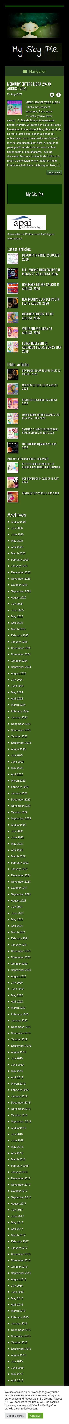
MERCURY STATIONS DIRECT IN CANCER (27, 459)
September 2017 (21, 1197)
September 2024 (21, 667)
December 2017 (20, 1178)
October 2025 (19, 585)
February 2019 (20, 1090)
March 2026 (18, 553)
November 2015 (20, 1336)
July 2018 (17, 1134)
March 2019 (18, 1083)
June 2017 (17, 1216)
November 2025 (20, 578)
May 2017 (17, 1222)
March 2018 (18, 1159)
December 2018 (20, 1102)
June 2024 (17, 686)
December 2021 (20, 875)
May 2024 (17, 692)
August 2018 (18, 1128)
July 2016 (17, 1285)
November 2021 (20, 881)
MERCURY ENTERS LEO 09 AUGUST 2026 (37, 315)
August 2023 (18, 749)
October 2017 (19, 1191)
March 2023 (18, 780)
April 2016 (17, 1304)
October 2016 (19, 1266)
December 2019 (20, 1027)
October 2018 (19, 1115)
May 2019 (17, 1071)
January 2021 (19, 945)
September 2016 (21, 1273)
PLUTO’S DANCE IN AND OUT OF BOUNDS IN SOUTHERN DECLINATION (41, 465)
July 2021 (17, 907)
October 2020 (19, 963)
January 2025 (19, 641)
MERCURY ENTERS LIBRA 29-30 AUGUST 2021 (29, 86)
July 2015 (17, 1361)
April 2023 (17, 774)
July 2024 (17, 679)
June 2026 (17, 534)
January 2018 (19, 1172)
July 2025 (17, 603)
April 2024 (17, 698)
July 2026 (17, 528)
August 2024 (18, 673)
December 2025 (20, 572)
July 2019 (17, 1058)
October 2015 (19, 1342)
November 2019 (20, 1033)
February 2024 (20, 711)
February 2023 (20, 787)
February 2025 (20, 635)
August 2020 (18, 976)
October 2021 (19, 888)
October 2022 (19, 812)
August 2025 (18, 597)
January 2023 (19, 793)
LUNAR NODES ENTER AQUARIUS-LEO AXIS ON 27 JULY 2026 (41, 347)
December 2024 (20, 648)
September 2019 (21, 1046)
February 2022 (20, 862)
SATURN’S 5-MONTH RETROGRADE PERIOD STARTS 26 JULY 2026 (40, 431)
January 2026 (19, 566)
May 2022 (17, 844)
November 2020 (20, 957)
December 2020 (20, 951)
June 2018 (17, 1140)
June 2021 (17, 913)
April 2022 (17, 850)
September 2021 (21, 894)
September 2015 (21, 1349)
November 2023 (20, 730)
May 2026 (17, 540)
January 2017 (19, 1248)
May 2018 (17, 1147)
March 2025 (18, 629)
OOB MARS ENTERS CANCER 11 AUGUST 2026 (40, 286)
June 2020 (17, 989)
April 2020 (17, 1001)
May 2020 (17, 995)
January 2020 (19, 1020)
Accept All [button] (35, 1415)
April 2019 (17, 1077)
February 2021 (20, 938)
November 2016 (20, 1260)
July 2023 (17, 755)
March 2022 (18, 856)
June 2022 (17, 837)
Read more (54, 172)
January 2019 (19, 1096)
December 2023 (20, 724)
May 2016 (17, 1298)
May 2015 (17, 1374)
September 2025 (21, 591)
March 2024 (18, 704)
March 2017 (18, 1235)
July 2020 (17, 982)
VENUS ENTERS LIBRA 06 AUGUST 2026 (37, 330)
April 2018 (17, 1153)
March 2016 (18, 1311)
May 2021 (17, 919)
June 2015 (17, 1367)
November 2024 (20, 654)
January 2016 (19, 1323)
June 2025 (17, 610)
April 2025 (17, 623)
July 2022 (17, 831)
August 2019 (18, 1052)
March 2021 (18, 932)
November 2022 (20, 805)
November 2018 (20, 1109)
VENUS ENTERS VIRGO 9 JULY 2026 (40, 493)
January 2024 (19, 717)
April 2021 (17, 926)
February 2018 (20, 1165)
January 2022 (19, 869)
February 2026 (20, 559)
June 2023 (17, 761)
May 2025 (17, 616)
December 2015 (20, 1330)
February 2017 (20, 1241)
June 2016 (17, 1292)
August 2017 (18, 1203)
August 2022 (18, 825)
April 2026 (17, 547)
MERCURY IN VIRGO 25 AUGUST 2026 (41, 257)
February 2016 (20, 1317)
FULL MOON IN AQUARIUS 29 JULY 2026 (39, 445)
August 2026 (18, 522)
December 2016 (20, 1254)
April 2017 (17, 1229)
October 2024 (19, 660)
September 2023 (21, 743)
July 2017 (17, 1210)
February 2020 (20, 1014)
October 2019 (19, 1039)
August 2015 (18, 1355)
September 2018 (21, 1121)
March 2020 (18, 1008)
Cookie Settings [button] (15, 1415)
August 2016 (18, 1279)
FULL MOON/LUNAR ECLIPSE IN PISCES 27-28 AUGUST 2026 (41, 271)
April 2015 (17, 1380)
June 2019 (17, 1064)
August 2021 (18, 900)
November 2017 (20, 1184)
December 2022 (20, 799)
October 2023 (19, 736)
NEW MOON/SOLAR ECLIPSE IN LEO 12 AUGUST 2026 (40, 301)
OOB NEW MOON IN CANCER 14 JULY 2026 (40, 480)
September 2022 (21, 818)
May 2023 (17, 768)
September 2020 (21, 970)
